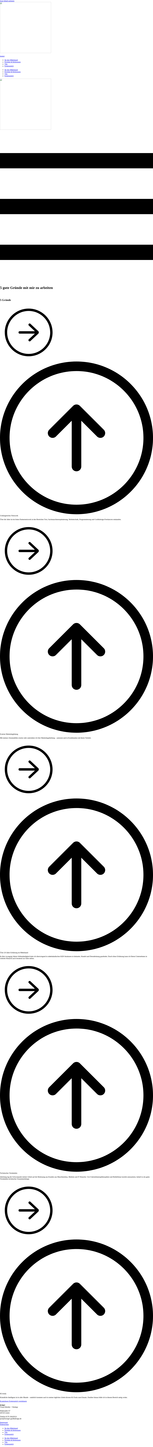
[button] (76, 410)
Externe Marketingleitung (9, 734)
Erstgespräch (9, 66)
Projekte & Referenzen (12, 62)
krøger (2, 56)
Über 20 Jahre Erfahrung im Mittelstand (14, 953)
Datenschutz (4, 1424)
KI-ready (3, 1394)
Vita (5, 64)
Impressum (4, 1422)
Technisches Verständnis (8, 1173)
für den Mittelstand (11, 60)
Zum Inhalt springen (7, 1)
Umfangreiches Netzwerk (9, 516)
